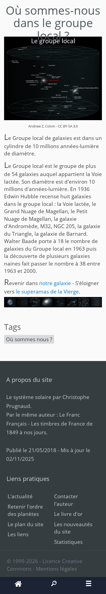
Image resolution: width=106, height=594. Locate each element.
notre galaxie (55, 283)
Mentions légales (56, 568)
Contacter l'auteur (66, 500)
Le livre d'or (68, 514)
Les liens (18, 534)
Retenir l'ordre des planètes (25, 510)
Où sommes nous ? (29, 339)
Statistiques (68, 541)
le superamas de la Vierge (47, 291)
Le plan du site (25, 524)
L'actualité (20, 496)
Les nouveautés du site (73, 527)
